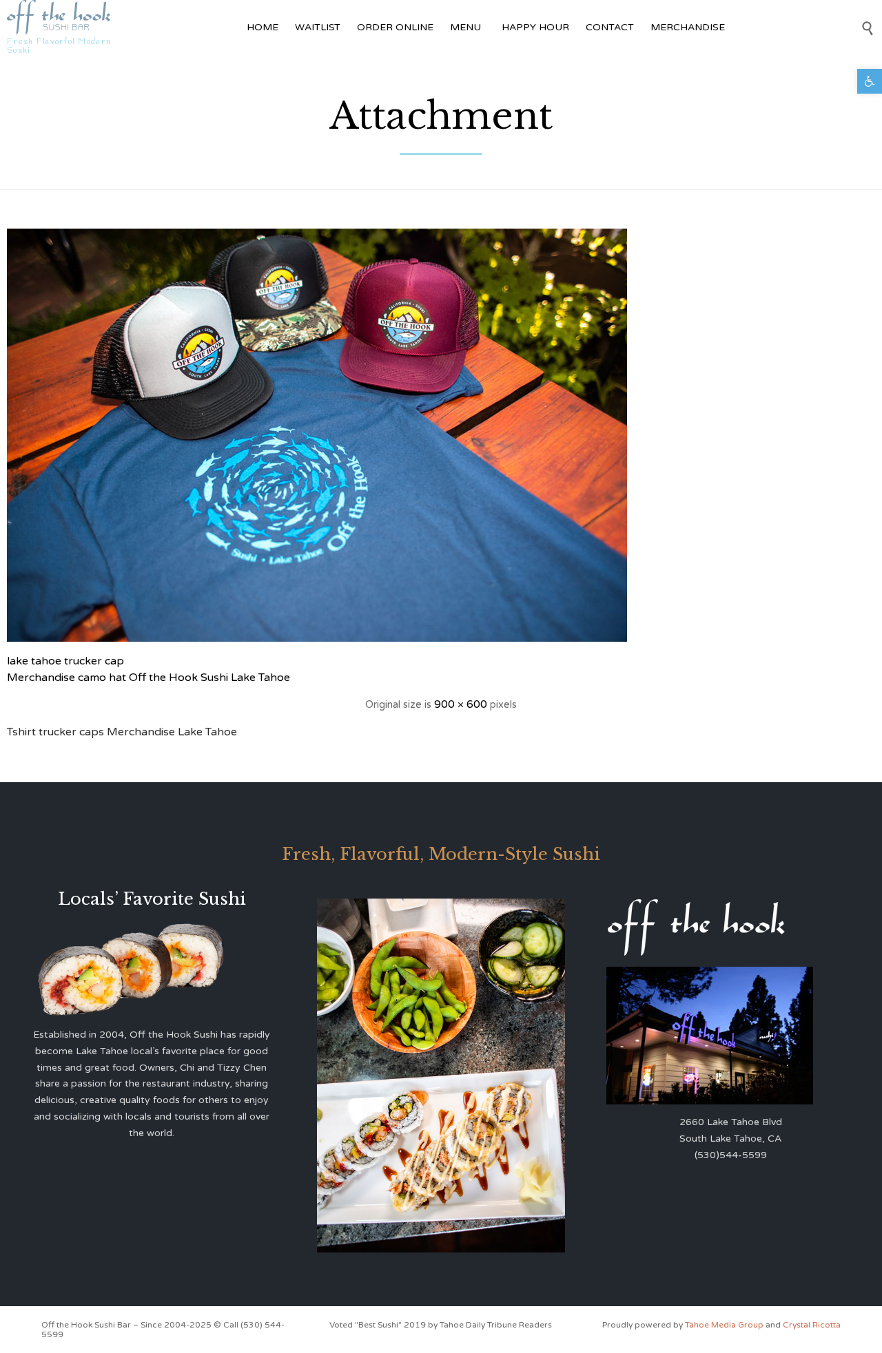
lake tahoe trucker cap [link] (65, 661)
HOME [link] (262, 27)
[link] (869, 81)
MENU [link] (465, 27)
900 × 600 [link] (460, 704)
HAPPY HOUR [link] (535, 27)
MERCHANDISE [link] (687, 27)
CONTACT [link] (610, 27)
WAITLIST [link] (317, 27)
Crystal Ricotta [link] (812, 1325)
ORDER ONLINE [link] (395, 27)
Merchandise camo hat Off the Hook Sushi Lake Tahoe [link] (148, 677)
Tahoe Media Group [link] (725, 1325)
